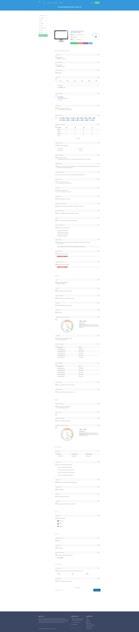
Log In (92, 2)
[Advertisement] (77, 20)
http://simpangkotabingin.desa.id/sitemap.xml (64, 183)
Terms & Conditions (90, 625)
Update (81, 43)
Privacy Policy (89, 626)
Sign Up (97, 2)
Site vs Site (49, 2)
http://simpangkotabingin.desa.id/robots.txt (64, 191)
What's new (88, 623)
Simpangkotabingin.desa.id (77, 31)
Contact (60, 2)
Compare (85, 43)
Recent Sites (55, 2)
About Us (88, 621)
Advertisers (88, 628)
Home (44, 2)
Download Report (74, 43)
